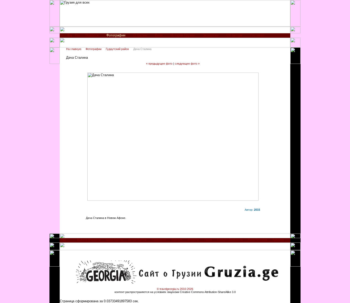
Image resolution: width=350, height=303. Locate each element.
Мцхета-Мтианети (88, 239)
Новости (92, 35)
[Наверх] (63, 241)
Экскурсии (210, 35)
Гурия (208, 239)
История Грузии (182, 35)
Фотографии (93, 48)
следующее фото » (187, 63)
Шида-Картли (114, 239)
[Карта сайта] (69, 36)
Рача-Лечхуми (257, 239)
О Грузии (140, 35)
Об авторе (234, 35)
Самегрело (159, 239)
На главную (73, 48)
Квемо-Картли (137, 239)
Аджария (278, 239)
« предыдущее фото (159, 63)
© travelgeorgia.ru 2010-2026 (175, 288)
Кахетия (177, 239)
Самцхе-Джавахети (230, 239)
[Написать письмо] (77, 36)
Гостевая (257, 35)
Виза (158, 35)
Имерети (193, 239)
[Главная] (62, 36)
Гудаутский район (117, 48)
